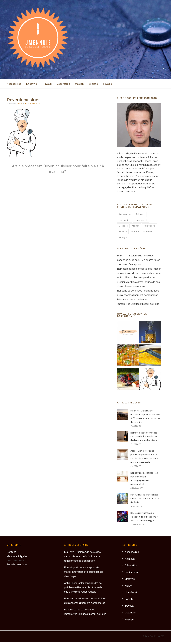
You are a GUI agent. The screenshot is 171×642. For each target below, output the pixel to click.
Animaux (140, 214)
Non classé (149, 225)
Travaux (47, 83)
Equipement (141, 220)
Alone (19, 103)
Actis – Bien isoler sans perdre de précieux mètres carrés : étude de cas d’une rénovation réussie (138, 282)
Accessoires (14, 83)
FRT (162, 636)
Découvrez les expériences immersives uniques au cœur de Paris (145, 498)
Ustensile (148, 231)
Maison (79, 83)
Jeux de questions (17, 564)
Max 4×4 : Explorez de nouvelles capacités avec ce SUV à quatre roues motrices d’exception (138, 260)
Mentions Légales (17, 556)
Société (93, 83)
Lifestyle (31, 83)
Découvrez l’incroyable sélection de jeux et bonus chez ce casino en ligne (144, 517)
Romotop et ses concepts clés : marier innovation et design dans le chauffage (143, 436)
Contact (11, 551)
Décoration (63, 83)
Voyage (107, 83)
